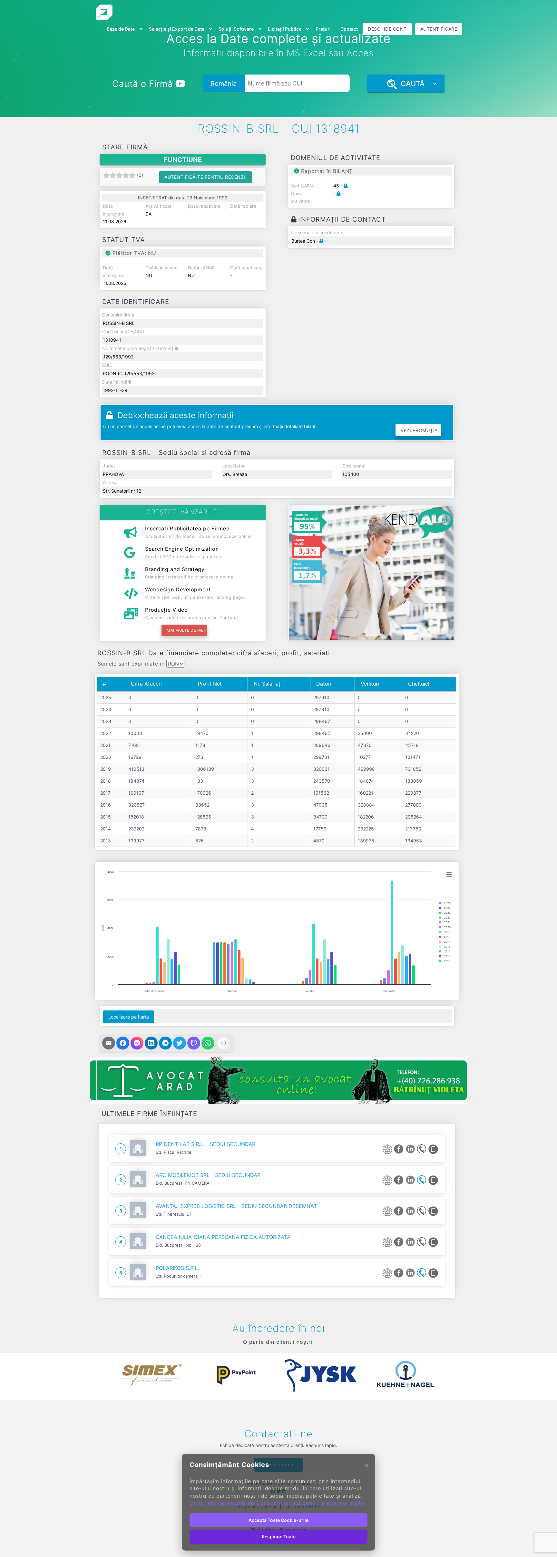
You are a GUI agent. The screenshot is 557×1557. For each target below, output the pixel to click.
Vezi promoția (419, 430)
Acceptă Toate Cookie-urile (278, 1520)
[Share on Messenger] (137, 1043)
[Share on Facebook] (122, 1043)
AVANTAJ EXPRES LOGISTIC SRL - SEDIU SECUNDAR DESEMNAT (236, 1206)
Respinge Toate (279, 1536)
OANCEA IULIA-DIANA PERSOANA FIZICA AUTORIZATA (223, 1237)
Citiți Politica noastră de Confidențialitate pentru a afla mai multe (277, 1503)
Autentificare (438, 29)
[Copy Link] (223, 1043)
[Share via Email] (108, 1043)
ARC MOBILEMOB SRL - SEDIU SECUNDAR (208, 1175)
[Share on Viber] (193, 1043)
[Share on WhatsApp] (207, 1043)
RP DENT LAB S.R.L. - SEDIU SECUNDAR (205, 1144)
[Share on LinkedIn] (151, 1043)
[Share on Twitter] (179, 1043)
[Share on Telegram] (165, 1043)
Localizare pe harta (128, 1017)
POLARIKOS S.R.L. (177, 1268)
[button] (104, 1375)
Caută (411, 83)
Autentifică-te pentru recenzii (205, 177)
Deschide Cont (387, 29)
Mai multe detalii (186, 630)
